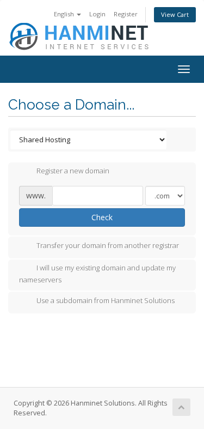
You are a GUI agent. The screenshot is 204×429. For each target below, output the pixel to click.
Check (102, 217)
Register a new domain (72, 171)
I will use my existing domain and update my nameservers (97, 274)
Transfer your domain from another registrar (107, 245)
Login (97, 14)
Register (126, 14)
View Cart (175, 14)
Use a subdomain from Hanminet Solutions (105, 300)
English (65, 14)
